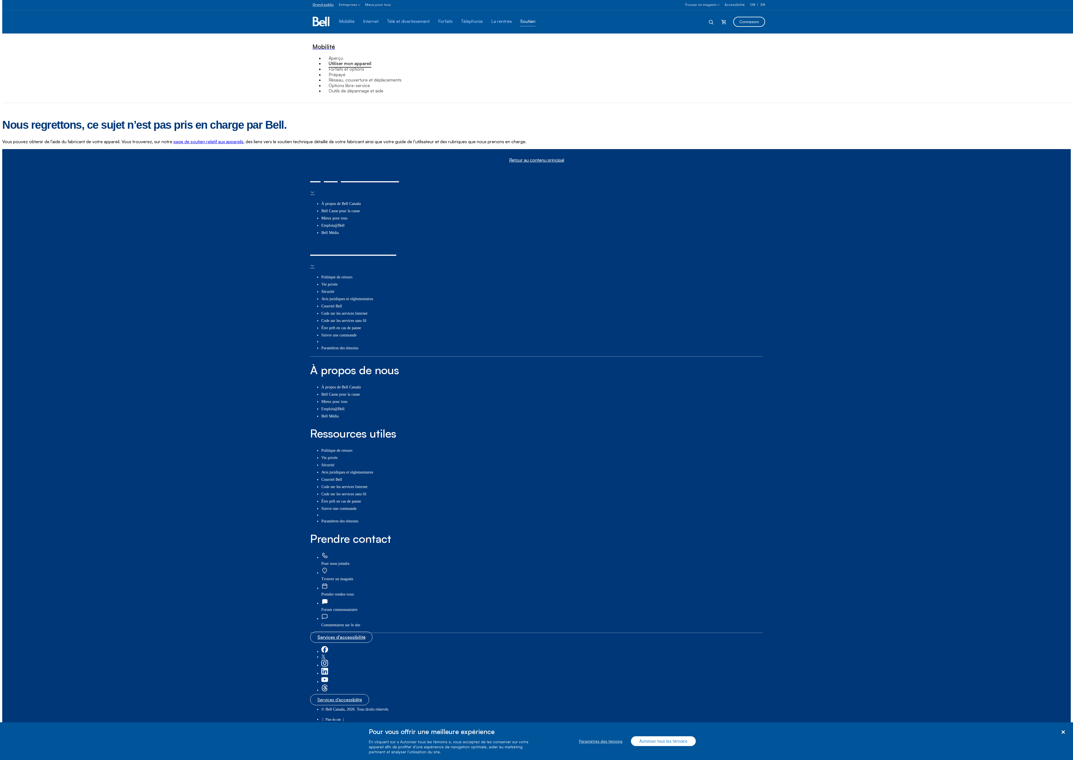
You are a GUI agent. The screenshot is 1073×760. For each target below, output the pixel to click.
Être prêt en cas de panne (341, 328)
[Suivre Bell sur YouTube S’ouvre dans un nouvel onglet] (324, 682)
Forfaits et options (346, 69)
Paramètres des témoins (601, 741)
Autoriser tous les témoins (663, 741)
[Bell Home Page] (321, 22)
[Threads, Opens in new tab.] (324, 690)
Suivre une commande (339, 335)
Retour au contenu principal (536, 160)
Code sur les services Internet (344, 313)
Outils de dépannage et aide (356, 91)
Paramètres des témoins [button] (339, 348)
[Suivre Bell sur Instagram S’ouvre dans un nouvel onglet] (324, 665)
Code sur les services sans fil (343, 321)
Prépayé (337, 74)
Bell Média (330, 233)
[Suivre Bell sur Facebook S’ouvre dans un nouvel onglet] (324, 651)
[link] (324, 555)
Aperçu (336, 58)
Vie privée (329, 284)
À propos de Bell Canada (341, 204)
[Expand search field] (711, 21)
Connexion (749, 21)
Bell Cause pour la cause (340, 211)
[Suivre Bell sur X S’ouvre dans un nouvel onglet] (323, 657)
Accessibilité (735, 5)
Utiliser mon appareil (350, 63)
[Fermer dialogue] (1063, 732)
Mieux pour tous (378, 5)
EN (763, 5)
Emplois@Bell (333, 225)
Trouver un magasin (700, 5)
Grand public (323, 5)
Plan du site (333, 719)
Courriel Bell (331, 306)
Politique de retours (336, 277)
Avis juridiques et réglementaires (347, 299)
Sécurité (327, 292)
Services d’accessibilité (341, 637)
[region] (536, 741)
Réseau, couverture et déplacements (365, 80)
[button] (340, 625)
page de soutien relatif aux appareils (208, 141)
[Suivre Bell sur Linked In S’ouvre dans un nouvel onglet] (324, 673)
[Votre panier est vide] (723, 21)
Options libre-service (349, 85)
